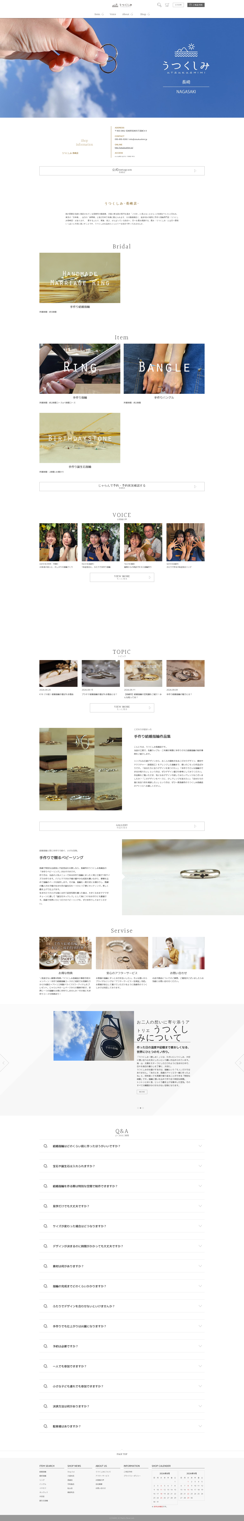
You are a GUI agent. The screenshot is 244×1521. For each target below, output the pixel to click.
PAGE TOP (122, 1454)
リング (41, 1480)
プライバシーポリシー (132, 1476)
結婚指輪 (42, 1472)
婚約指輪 (42, 1476)
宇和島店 (70, 1484)
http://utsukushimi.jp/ (124, 147)
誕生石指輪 (43, 1500)
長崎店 (70, 1480)
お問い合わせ (101, 1488)
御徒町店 (70, 1492)
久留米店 (70, 1476)
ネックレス (43, 1492)
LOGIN (178, 4)
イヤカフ (42, 1488)
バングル (42, 1484)
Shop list (71, 1472)
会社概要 (99, 1484)
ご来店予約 (197, 5)
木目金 (41, 1496)
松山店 (70, 1488)
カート (167, 5)
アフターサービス (102, 1476)
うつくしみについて (103, 1472)
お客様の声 (100, 1480)
